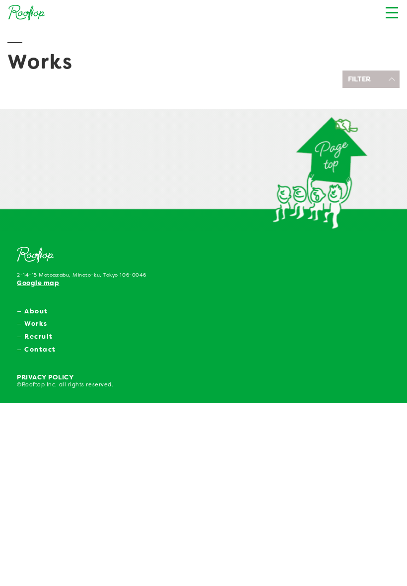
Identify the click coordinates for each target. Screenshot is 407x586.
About (36, 311)
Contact (40, 349)
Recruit (38, 336)
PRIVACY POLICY (45, 377)
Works (36, 323)
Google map (38, 283)
